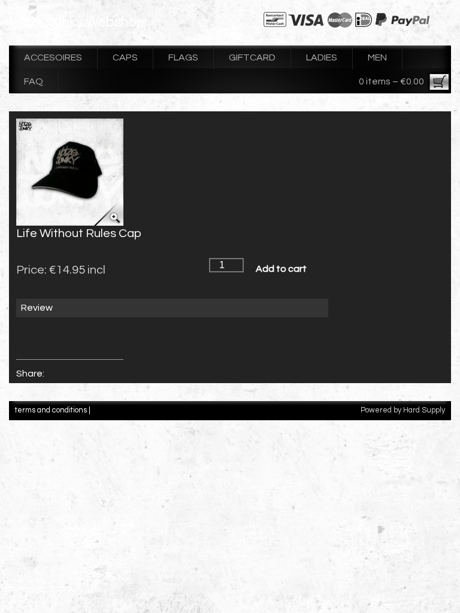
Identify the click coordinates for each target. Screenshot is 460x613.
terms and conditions (51, 410)
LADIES (321, 57)
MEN (377, 57)
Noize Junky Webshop (77, 22)
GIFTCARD (252, 57)
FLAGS (183, 57)
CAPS (125, 57)
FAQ (33, 81)
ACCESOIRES (53, 57)
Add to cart (281, 269)
